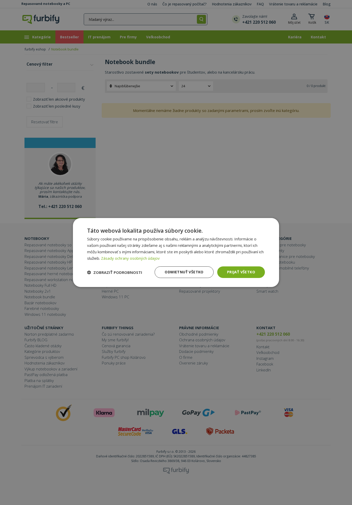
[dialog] (176, 252)
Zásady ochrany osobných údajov (130, 258)
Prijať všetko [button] (241, 271)
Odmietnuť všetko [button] (184, 271)
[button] (114, 272)
